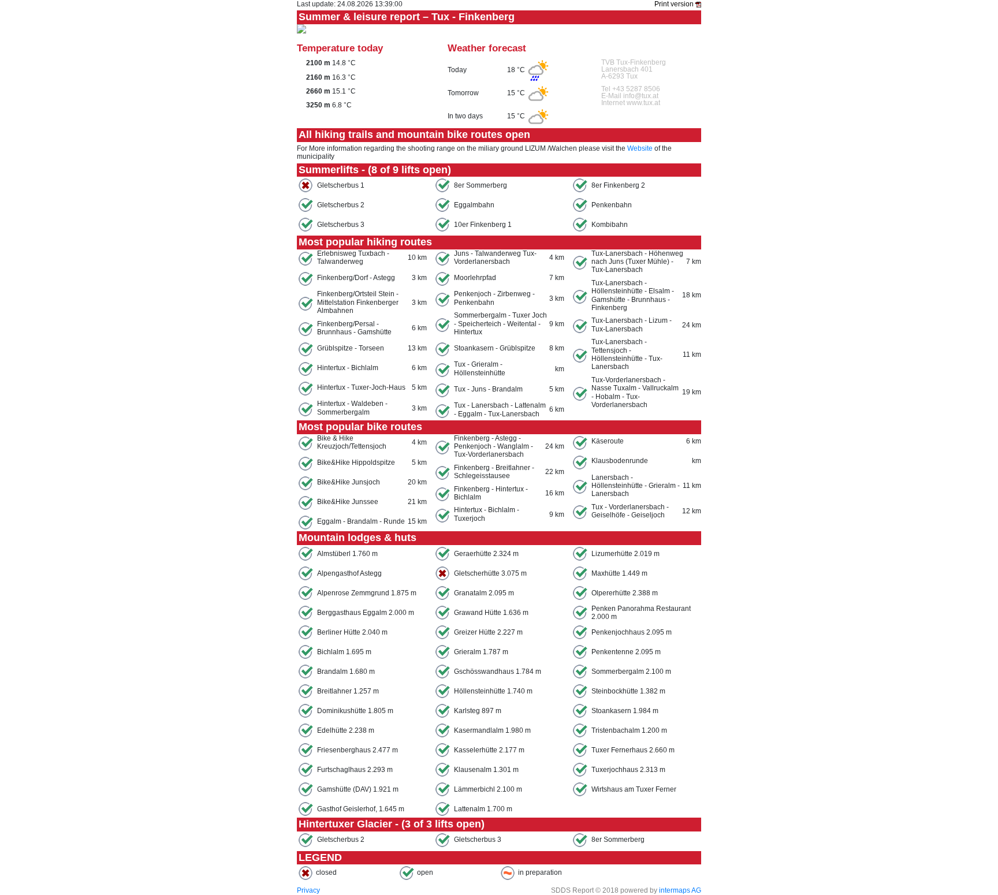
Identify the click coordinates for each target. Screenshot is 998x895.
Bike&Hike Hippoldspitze (356, 462)
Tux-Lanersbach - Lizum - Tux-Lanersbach (631, 324)
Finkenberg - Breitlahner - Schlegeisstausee (494, 472)
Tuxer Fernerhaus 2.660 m (633, 750)
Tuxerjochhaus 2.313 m (628, 770)
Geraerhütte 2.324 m (486, 554)
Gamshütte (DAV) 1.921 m (358, 789)
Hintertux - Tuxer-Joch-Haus (361, 387)
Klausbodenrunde (619, 461)
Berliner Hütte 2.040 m (352, 632)
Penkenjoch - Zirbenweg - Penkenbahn (494, 298)
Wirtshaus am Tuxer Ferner (633, 789)
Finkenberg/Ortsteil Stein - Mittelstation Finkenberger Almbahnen (358, 302)
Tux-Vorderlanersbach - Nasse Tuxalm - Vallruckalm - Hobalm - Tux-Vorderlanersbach (635, 392)
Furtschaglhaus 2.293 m (355, 770)
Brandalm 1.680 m (346, 671)
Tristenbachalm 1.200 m (629, 730)
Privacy (308, 890)
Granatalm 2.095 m (484, 593)
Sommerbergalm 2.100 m (631, 671)
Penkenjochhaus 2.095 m (631, 632)
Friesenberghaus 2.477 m (357, 750)
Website (640, 148)
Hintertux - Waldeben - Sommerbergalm (352, 408)
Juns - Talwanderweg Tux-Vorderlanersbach (495, 257)
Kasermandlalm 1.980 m (492, 730)
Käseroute (607, 441)
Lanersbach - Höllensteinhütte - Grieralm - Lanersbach (635, 485)
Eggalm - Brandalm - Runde (361, 521)
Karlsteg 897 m (477, 711)
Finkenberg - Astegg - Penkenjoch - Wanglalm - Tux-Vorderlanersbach (493, 446)
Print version (674, 4)
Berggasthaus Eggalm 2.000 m (365, 613)
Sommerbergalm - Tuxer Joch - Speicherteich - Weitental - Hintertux (500, 323)
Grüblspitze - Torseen (350, 348)
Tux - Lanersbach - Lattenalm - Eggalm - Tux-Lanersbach (500, 409)
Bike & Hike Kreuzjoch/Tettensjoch (351, 442)
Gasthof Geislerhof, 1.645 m (360, 809)
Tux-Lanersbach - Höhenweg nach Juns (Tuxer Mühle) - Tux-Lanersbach (637, 261)
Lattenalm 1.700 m (483, 809)
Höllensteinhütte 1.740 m (493, 691)
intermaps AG (680, 890)
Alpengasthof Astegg (349, 573)
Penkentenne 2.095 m (626, 652)
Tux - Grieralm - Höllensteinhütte (479, 368)
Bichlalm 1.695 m (344, 652)
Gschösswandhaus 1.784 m (497, 671)
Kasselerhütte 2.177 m (489, 750)
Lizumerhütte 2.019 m (625, 554)
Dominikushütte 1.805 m (355, 711)
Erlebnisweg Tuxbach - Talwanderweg (353, 257)
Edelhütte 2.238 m (345, 730)
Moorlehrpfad (475, 278)
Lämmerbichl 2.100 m (488, 789)
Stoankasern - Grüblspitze (494, 348)
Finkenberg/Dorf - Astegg (356, 278)
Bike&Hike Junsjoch (348, 482)
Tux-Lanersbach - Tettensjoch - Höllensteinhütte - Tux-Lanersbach (626, 354)
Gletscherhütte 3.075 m (490, 573)
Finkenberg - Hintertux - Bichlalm (491, 493)
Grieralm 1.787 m (481, 652)
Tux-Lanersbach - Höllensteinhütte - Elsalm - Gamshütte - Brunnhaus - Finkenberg (632, 295)
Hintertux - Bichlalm (347, 368)
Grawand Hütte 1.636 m (491, 613)
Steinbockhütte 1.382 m (628, 691)
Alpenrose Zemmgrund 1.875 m (366, 593)
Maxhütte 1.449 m (619, 573)
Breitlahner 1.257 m (348, 691)
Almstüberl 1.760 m (347, 554)
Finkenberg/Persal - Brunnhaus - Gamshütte (354, 328)
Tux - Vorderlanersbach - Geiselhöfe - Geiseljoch (630, 511)
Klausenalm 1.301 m (486, 770)
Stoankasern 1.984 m (624, 711)
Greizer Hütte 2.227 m (488, 632)
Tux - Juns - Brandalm (488, 389)
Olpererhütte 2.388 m (624, 593)
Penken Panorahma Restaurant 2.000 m (641, 613)
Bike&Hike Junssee (347, 502)
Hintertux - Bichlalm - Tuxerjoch (486, 514)
